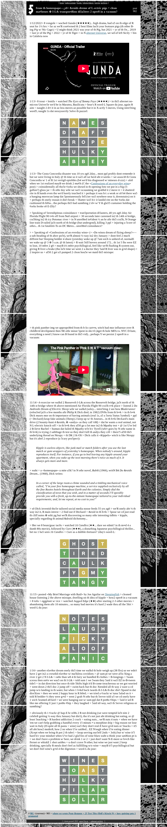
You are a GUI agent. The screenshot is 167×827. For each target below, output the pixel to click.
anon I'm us (83, 821)
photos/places (88, 3)
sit (71, 3)
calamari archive (97, 821)
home (62, 3)
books (79, 3)
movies (97, 3)
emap (74, 3)
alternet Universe (96, 32)
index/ (67, 3)
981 (32, 813)
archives (104, 3)
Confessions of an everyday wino (110, 183)
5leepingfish (112, 594)
